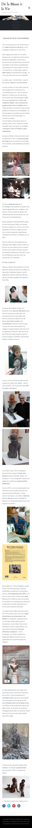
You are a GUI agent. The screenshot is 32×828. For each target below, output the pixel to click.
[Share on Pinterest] (13, 807)
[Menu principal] (29, 7)
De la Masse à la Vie (11, 6)
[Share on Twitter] (8, 807)
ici (27, 801)
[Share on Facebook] (4, 807)
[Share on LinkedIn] (18, 807)
